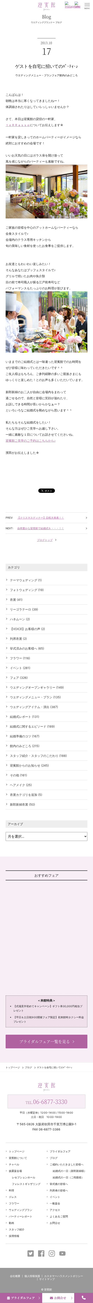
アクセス (55, 1210)
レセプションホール (23, 1177)
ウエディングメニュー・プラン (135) (35, 697)
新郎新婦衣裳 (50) (22, 804)
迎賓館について (18, 1158)
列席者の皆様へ (59, 1190)
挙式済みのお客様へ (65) (27, 648)
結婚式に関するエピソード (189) (32, 726)
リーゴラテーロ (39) (24, 609)
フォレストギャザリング (26, 1184)
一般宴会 (55, 1203)
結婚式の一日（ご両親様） (68, 1177)
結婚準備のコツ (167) (24, 736)
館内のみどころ (68, 75)
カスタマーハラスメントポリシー (63, 1276)
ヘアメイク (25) (21, 785)
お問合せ (55, 1223)
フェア (55, 75)
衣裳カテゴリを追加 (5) (26, 794)
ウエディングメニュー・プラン (33, 75)
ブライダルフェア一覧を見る (44, 1041)
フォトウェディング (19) (27, 590)
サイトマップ (47, 1279)
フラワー (14, 1203)
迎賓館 (48, 1289)
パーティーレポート (20, 1216)
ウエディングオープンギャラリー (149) (37, 687)
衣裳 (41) (16, 599)
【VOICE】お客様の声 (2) (27, 629)
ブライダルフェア (60, 1151)
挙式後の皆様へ (59, 1184)
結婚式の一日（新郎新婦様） (70, 1171)
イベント (55, 1197)
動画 (11, 1223)
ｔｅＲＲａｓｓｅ (18, 125)
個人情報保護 (32, 1276)
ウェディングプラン (20, 1210)
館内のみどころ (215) (24, 746)
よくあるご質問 (59, 1216)
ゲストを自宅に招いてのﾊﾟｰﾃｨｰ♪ (46, 66)
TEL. (46, 1101)
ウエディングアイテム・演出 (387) (34, 707)
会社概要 (15, 1276)
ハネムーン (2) (20, 619)
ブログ (28, 1067)
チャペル (14, 1164)
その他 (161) (18, 775)
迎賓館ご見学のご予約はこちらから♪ (31, 440)
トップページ (13, 1067)
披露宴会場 (15, 1171)
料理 (11, 1190)
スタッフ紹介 (16, 1229)
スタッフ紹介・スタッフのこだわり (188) (38, 755)
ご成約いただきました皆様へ (66, 1164)
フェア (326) (19, 677)
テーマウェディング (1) (26, 580)
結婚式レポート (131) (24, 716)
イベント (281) (20, 668)
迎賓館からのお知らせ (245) (29, 765)
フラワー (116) (20, 658)
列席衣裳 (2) (18, 638)
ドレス (13, 1197)
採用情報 (14, 1236)
